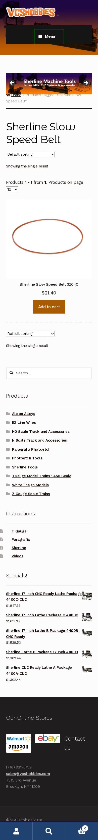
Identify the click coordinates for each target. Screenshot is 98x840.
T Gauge (19, 531)
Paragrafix (21, 539)
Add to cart (49, 306)
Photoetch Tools (27, 458)
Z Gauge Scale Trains (31, 494)
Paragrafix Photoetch (31, 449)
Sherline (19, 548)
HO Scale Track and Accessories (41, 431)
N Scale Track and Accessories (39, 440)
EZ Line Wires (24, 422)
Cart (75, 826)
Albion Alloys (23, 413)
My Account (16, 831)
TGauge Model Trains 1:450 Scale (41, 476)
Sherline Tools (25, 467)
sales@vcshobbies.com (28, 773)
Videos (17, 556)
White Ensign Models (30, 485)
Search (49, 831)
